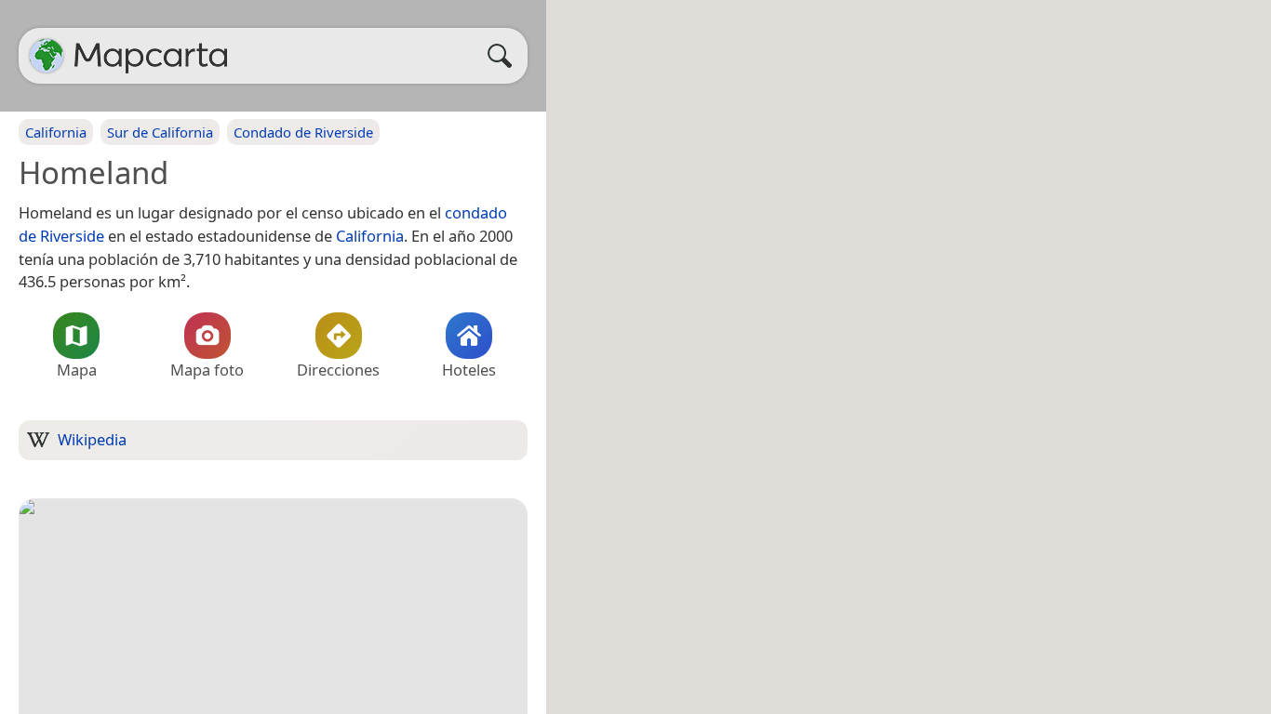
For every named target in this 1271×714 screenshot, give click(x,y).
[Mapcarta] (46, 56)
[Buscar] (504, 56)
